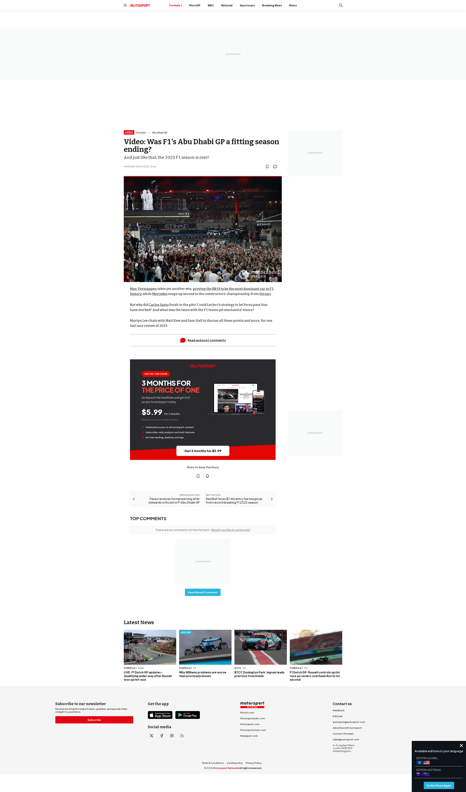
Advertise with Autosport (347, 727)
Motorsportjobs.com (252, 718)
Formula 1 (175, 5)
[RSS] (182, 735)
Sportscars (247, 5)
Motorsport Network (226, 768)
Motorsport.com (250, 724)
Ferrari (265, 294)
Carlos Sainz (159, 305)
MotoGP (194, 5)
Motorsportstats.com (253, 730)
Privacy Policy (254, 762)
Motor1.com (247, 712)
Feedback (338, 710)
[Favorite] (267, 166)
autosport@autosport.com (349, 722)
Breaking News (272, 5)
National (226, 5)
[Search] (340, 5)
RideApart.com (249, 735)
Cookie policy (235, 762)
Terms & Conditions (213, 762)
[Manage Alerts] (207, 476)
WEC (211, 5)
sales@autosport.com (346, 739)
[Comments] (276, 166)
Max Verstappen (143, 289)
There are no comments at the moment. (202, 530)
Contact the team (343, 733)
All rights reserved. (250, 768)
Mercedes (159, 294)
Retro (293, 5)
